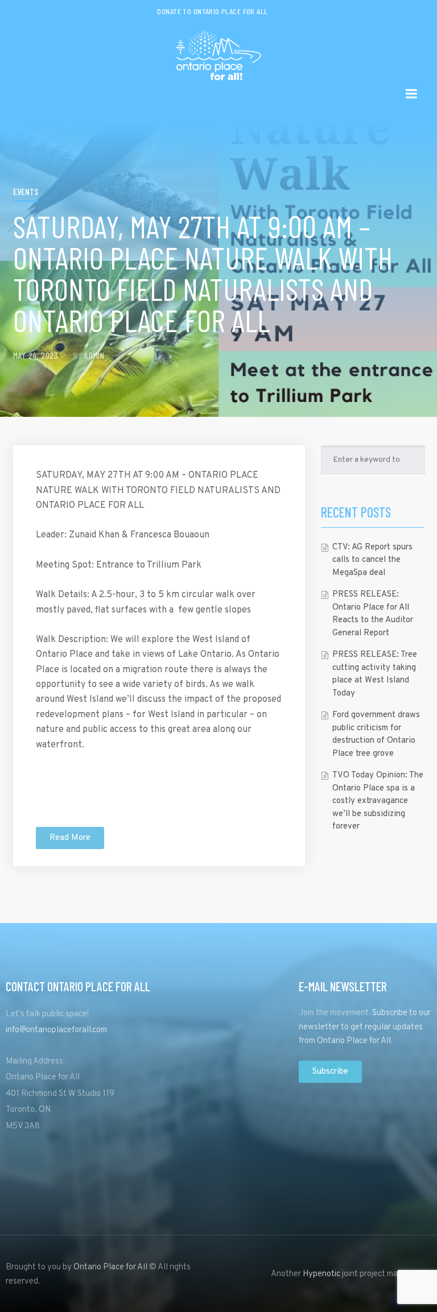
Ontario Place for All (110, 1267)
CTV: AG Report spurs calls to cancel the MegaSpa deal (372, 560)
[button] (70, 838)
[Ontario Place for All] (218, 51)
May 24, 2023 (36, 355)
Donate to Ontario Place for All (212, 11)
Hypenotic (321, 1274)
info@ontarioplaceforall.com (56, 1030)
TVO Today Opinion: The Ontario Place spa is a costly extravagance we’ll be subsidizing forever (377, 801)
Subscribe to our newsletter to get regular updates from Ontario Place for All (365, 1027)
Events (25, 191)
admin (94, 355)
